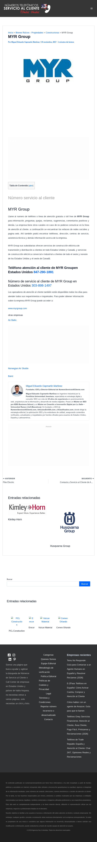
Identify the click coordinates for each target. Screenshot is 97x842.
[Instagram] (13, 655)
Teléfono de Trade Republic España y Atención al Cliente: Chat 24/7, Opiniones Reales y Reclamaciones (79, 748)
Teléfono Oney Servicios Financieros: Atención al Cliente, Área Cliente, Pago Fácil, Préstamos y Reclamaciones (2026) (78, 725)
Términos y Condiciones (45, 700)
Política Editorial (48, 676)
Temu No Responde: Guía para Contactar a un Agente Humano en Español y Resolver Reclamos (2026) (79, 669)
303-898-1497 (42, 285)
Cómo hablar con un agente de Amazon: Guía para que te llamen (78, 706)
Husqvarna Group (60, 546)
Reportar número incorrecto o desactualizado (48, 710)
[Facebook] (9, 655)
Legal (48, 693)
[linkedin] (9, 659)
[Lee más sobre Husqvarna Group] (69, 522)
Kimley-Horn (15, 519)
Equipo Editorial (48, 663)
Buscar (9, 579)
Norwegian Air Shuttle (18, 368)
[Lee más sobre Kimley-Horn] (27, 509)
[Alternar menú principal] (92, 8)
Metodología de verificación (46, 670)
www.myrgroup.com (17, 308)
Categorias (48, 655)
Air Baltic (12, 320)
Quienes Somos (48, 659)
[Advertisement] (48, 117)
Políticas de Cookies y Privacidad (44, 684)
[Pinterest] (14, 659)
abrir (31, 186)
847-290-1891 (44, 272)
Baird (10, 376)
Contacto (48, 719)
